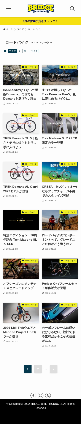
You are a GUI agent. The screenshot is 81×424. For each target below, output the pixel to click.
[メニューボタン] (8, 8)
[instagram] (40, 395)
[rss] (48, 395)
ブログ (12, 51)
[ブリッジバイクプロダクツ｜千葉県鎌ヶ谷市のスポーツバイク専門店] (40, 8)
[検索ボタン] (72, 8)
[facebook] (33, 395)
